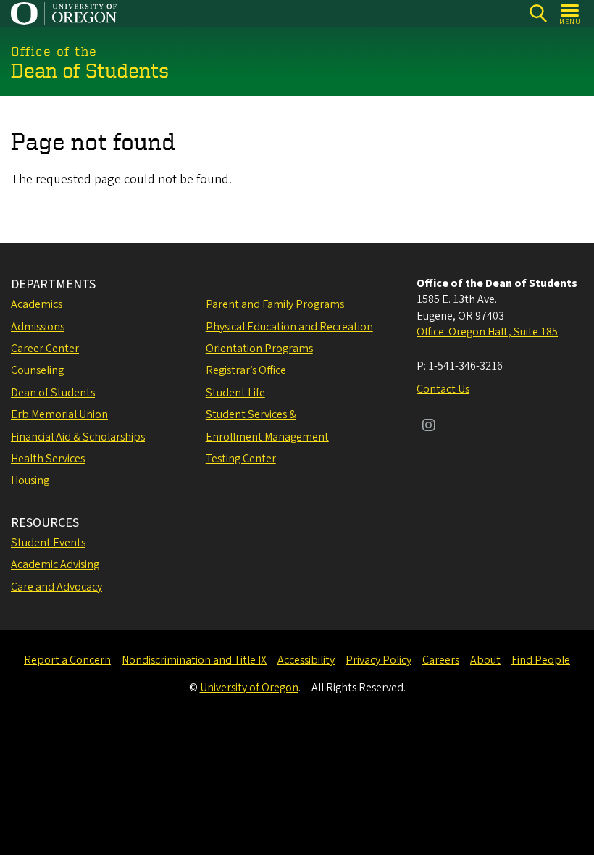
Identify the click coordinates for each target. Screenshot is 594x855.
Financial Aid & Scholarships (78, 437)
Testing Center (241, 459)
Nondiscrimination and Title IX (194, 660)
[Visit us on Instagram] (429, 427)
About (485, 660)
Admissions (37, 327)
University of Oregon (249, 688)
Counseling (37, 370)
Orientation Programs (259, 348)
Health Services (48, 459)
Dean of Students (53, 393)
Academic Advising (55, 564)
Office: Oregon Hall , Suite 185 (487, 332)
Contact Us (443, 389)
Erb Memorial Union (59, 414)
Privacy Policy (378, 660)
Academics (36, 304)
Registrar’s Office (246, 370)
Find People (540, 660)
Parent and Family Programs (275, 304)
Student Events (48, 543)
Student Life (235, 393)
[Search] (538, 13)
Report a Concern (67, 660)
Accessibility (306, 660)
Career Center (45, 348)
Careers (440, 660)
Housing (30, 480)
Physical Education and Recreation (289, 327)
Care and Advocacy (56, 587)
